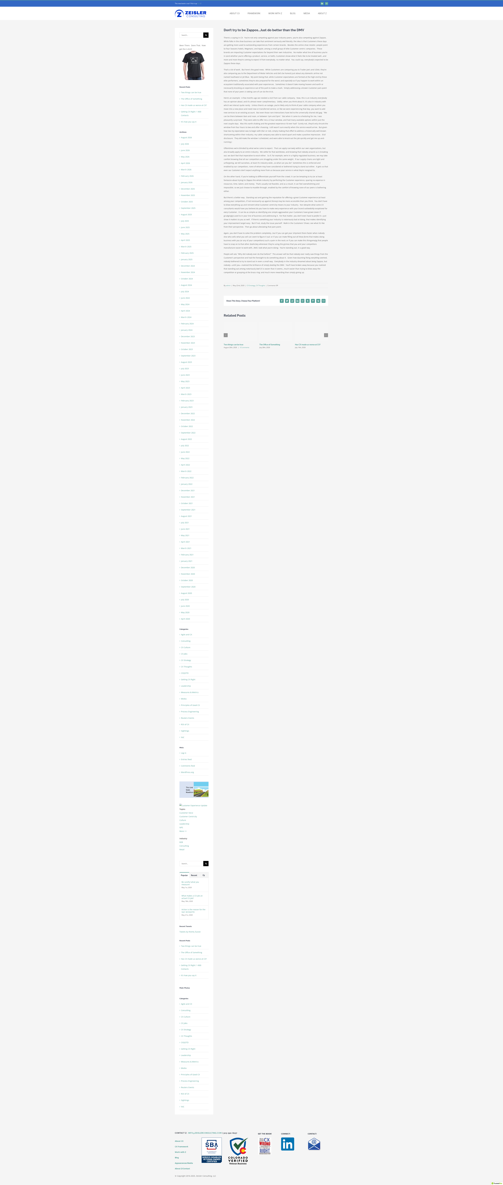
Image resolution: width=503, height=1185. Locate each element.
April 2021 (185, 542)
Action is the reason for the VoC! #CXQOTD (193, 910)
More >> (183, 831)
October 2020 (187, 580)
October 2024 (187, 278)
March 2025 (186, 246)
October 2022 (187, 426)
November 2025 (188, 195)
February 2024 (187, 323)
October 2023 (187, 349)
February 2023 (187, 400)
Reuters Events (187, 718)
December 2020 (188, 567)
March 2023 (186, 394)
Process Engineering (190, 711)
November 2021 (188, 497)
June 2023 (185, 375)
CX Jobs (184, 654)
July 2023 (185, 368)
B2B (181, 842)
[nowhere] (194, 782)
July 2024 (185, 291)
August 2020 (186, 593)
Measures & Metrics (190, 692)
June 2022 (185, 452)
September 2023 (188, 355)
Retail (181, 849)
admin (228, 285)
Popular (184, 875)
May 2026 (185, 156)
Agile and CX (186, 634)
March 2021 (186, 548)
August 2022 (186, 439)
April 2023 (185, 388)
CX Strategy (251, 285)
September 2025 (188, 208)
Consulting (185, 641)
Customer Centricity (188, 816)
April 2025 (185, 240)
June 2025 (185, 227)
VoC (182, 737)
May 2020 (185, 612)
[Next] (326, 335)
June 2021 (185, 529)
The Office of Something (269, 345)
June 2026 (185, 150)
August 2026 (186, 137)
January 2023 (186, 407)
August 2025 (186, 214)
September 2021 (188, 509)
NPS (181, 827)
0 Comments (244, 347)
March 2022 (186, 471)
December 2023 (188, 336)
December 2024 (188, 266)
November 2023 (188, 343)
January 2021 (186, 561)
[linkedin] (322, 3)
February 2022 (187, 477)
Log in (183, 753)
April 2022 (185, 465)
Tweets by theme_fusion (190, 932)
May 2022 (185, 458)
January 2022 (186, 484)
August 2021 (186, 516)
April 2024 (185, 311)
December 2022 (188, 413)
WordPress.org (187, 772)
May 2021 (185, 535)
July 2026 (185, 144)
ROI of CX (185, 724)
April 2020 (185, 619)
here (199, 3)
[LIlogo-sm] (287, 1138)
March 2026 (186, 169)
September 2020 (188, 586)
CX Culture (185, 647)
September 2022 (188, 432)
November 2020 (188, 574)
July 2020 (185, 599)
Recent (194, 875)
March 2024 (186, 317)
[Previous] (226, 335)
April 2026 (185, 163)
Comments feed (188, 766)
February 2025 (187, 253)
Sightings (185, 731)
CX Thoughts (260, 285)
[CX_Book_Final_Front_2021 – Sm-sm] (264, 1138)
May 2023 (185, 381)
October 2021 (187, 503)
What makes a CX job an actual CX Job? (192, 896)
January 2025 (186, 259)
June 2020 (185, 606)
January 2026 (186, 182)
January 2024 (186, 330)
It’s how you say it (188, 122)
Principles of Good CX (190, 705)
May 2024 (185, 304)
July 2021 (185, 522)
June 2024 (185, 298)
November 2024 (188, 272)
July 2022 (185, 445)
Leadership (186, 686)
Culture (182, 820)
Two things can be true (233, 345)
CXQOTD (184, 673)
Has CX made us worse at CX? (308, 345)
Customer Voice (186, 813)
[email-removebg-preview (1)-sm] (314, 1138)
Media (184, 698)
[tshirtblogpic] (194, 52)
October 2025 (187, 201)
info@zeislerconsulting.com (205, 1133)
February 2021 (187, 554)
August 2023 (186, 362)
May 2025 (185, 233)
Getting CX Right (188, 679)
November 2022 (188, 420)
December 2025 (188, 189)
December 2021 (188, 490)
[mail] (326, 3)
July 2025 (185, 221)
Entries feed (186, 759)
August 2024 (186, 285)
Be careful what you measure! (190, 883)
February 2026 (187, 176)
